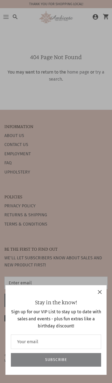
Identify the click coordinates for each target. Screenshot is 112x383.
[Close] (100, 292)
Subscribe (56, 359)
